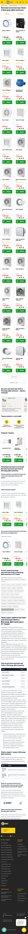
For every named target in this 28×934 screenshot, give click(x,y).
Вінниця (3, 587)
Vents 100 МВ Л (6, 179)
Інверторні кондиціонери (7, 857)
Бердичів (17, 609)
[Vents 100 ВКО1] (21, 218)
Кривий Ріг (21, 600)
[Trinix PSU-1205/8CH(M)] (19, 457)
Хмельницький (5, 597)
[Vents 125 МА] (7, 69)
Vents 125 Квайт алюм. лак (6, 329)
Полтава (8, 584)
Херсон (17, 594)
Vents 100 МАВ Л (6, 239)
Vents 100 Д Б (5, 120)
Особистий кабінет (22, 893)
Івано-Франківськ (19, 591)
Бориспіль (10, 612)
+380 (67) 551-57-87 (7, 921)
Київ (3, 584)
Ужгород (4, 591)
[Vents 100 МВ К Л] (21, 277)
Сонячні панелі (4, 876)
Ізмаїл (9, 606)
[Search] (23, 2)
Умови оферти (21, 900)
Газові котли (4, 861)
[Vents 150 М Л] (7, 277)
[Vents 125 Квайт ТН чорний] (21, 39)
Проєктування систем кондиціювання (6, 896)
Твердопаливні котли (6, 864)
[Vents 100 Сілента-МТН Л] (21, 337)
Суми (12, 594)
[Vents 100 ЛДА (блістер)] (21, 367)
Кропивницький (12, 603)
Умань (22, 609)
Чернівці (15, 600)
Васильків (4, 606)
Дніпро (13, 587)
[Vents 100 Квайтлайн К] (7, 367)
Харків (24, 584)
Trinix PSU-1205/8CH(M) (17, 449)
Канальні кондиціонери (6, 850)
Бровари (4, 612)
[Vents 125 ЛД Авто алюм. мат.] (21, 248)
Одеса (3, 594)
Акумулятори (4, 880)
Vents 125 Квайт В (20, 60)
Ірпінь (19, 603)
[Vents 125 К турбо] (21, 128)
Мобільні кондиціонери (6, 854)
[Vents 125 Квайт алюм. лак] (7, 337)
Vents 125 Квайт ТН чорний (7, 675)
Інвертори (3, 878)
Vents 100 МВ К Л (20, 269)
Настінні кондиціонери (6, 845)
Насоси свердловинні (6, 873)
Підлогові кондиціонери (6, 852)
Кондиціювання (21, 846)
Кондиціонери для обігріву (7, 859)
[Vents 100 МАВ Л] (7, 248)
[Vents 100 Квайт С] (7, 99)
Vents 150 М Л (5, 269)
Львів (13, 584)
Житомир (19, 587)
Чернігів (9, 600)
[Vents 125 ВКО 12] (7, 39)
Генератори (4, 883)
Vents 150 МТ (19, 149)
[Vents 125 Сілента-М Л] (7, 218)
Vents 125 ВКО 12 (6, 30)
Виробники (3, 885)
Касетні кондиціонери (6, 847)
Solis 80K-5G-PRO (6, 448)
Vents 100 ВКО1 (19, 209)
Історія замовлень (22, 898)
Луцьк (8, 587)
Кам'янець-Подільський (16, 597)
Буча (23, 603)
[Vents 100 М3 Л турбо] (7, 307)
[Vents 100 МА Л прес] (7, 158)
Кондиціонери (4, 842)
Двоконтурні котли (5, 868)
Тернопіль (18, 584)
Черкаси (4, 600)
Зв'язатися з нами (6, 830)
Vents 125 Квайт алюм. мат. (19, 299)
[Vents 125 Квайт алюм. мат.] (21, 307)
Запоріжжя (10, 591)
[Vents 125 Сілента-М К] (21, 188)
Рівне (7, 594)
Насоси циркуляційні (6, 871)
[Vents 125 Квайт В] (21, 69)
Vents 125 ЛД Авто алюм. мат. (20, 240)
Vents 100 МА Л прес (7, 149)
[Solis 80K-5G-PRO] (7, 457)
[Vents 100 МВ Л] (7, 188)
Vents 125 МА (5, 60)
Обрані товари (21, 896)
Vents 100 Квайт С (6, 90)
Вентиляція (20, 844)
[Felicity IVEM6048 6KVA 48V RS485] (26, 457)
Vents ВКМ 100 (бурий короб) (19, 91)
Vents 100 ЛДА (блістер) (19, 359)
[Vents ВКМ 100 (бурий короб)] (21, 99)
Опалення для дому (22, 849)
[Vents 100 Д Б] (7, 128)
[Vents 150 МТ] (21, 158)
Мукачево (15, 606)
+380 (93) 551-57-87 (7, 920)
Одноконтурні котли (6, 866)
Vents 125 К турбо (20, 120)
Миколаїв (4, 603)
